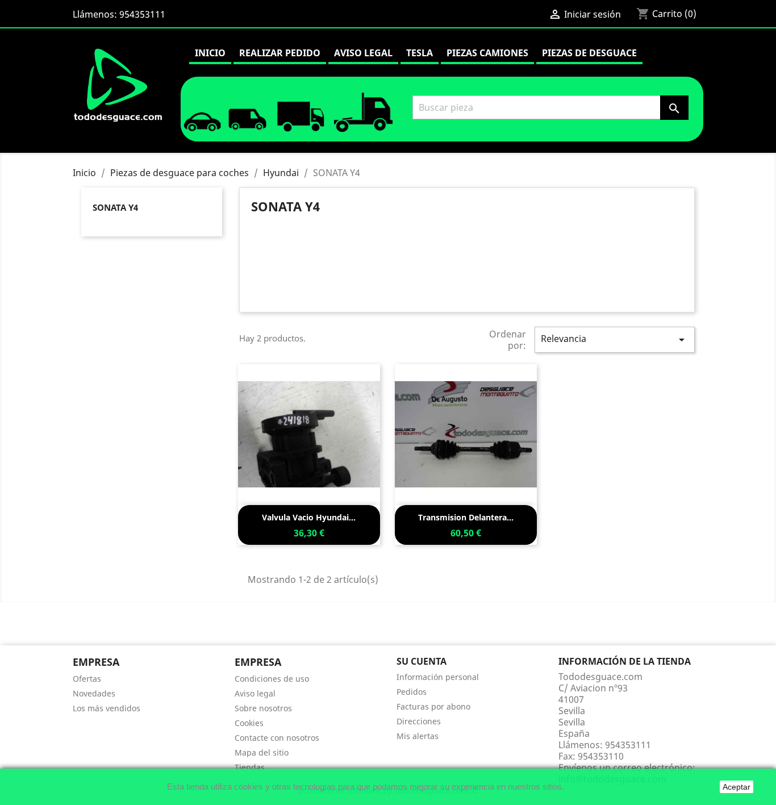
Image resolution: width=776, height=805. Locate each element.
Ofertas (87, 678)
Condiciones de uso (272, 678)
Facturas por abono (433, 706)
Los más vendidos (106, 708)
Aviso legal (363, 53)
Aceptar (736, 786)
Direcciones (419, 721)
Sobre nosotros (263, 708)
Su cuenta (422, 661)
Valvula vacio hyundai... (309, 517)
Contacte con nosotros (277, 737)
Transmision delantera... (466, 517)
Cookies (249, 723)
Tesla (419, 53)
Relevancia (615, 339)
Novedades (94, 693)
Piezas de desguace (589, 53)
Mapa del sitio (262, 752)
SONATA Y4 (115, 207)
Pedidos (412, 691)
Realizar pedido (279, 53)
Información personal (438, 676)
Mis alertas (418, 736)
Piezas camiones (487, 53)
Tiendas (250, 767)
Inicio (210, 53)
